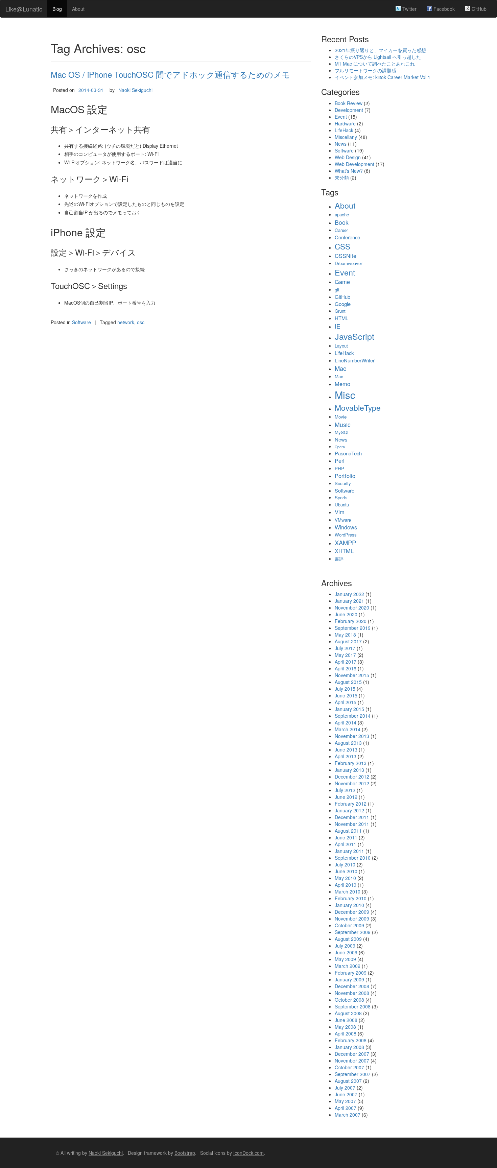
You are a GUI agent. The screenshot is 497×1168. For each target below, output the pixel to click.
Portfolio (345, 476)
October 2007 (349, 1067)
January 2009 (349, 979)
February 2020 (350, 621)
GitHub (478, 8)
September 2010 (353, 857)
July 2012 (345, 790)
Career (341, 230)
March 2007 (347, 1114)
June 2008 (346, 1020)
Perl (340, 460)
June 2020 (346, 614)
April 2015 (345, 702)
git (337, 289)
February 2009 (350, 972)
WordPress (346, 534)
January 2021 (349, 600)
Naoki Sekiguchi (135, 90)
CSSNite (345, 256)
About (78, 8)
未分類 (342, 177)
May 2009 (345, 959)
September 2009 (353, 932)
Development (349, 109)
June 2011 (346, 837)
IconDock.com (248, 1152)
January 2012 (349, 810)
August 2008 (348, 1013)
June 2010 (346, 871)
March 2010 (347, 891)
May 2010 (345, 878)
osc (140, 322)
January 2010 (349, 905)
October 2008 (349, 999)
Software (81, 322)
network (125, 322)
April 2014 (345, 722)
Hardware (345, 123)
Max (339, 376)
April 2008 (345, 1033)
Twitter (409, 8)
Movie (341, 416)
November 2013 (352, 736)
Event (341, 116)
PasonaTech (348, 453)
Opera (340, 446)
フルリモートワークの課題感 (365, 70)
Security (343, 483)
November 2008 (352, 993)
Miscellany (346, 137)
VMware (343, 520)
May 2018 (345, 634)
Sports (341, 497)
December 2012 (352, 776)
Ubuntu (342, 504)
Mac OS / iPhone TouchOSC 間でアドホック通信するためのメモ (170, 74)
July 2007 (345, 1087)
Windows (346, 527)
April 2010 (345, 884)
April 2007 (345, 1107)
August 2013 (348, 742)
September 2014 (353, 715)
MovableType (358, 407)
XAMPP (345, 542)
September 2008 (353, 1006)
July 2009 (345, 945)
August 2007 (348, 1080)
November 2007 (352, 1060)
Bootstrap (184, 1152)
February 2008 (350, 1040)
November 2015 (352, 675)
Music (343, 424)
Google (343, 303)
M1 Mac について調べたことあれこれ (375, 63)
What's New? (349, 170)
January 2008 (349, 1047)
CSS (342, 246)
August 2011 (348, 830)
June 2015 (346, 695)
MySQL (342, 432)
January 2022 (349, 594)
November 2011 (352, 823)
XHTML (344, 551)
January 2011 (349, 851)
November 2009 (352, 918)
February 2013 (350, 763)
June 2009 (346, 952)
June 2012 (346, 796)
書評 (339, 558)
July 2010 (345, 864)
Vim (340, 512)
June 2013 (346, 749)
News (341, 143)
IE (337, 326)
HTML (341, 317)
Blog (57, 8)
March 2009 (347, 965)
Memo (342, 384)
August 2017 (348, 641)
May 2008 (345, 1026)
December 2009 (352, 911)
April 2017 (345, 661)
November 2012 (352, 783)
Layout (341, 345)
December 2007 (352, 1053)
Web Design (348, 157)
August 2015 (348, 681)
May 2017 (345, 654)
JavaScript (354, 336)
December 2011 (352, 817)
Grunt (340, 311)
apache (342, 214)
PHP (339, 468)
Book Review (348, 103)
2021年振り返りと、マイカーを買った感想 (380, 50)
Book (342, 222)
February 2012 (350, 803)
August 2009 (348, 938)
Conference (347, 237)
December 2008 (352, 986)
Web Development (354, 164)
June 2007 (346, 1094)
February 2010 (350, 898)
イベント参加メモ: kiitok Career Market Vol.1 (382, 77)
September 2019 (353, 627)
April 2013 (345, 756)
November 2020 (352, 607)
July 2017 (345, 648)
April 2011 (345, 844)
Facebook (443, 8)
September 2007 (353, 1074)
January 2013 (349, 769)
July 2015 (345, 688)
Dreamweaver (348, 263)
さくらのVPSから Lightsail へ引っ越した (378, 56)
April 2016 (345, 668)
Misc (345, 394)
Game (342, 282)
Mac (340, 368)
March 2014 (347, 729)
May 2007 (345, 1101)
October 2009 (349, 925)
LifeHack (344, 130)
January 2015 (349, 709)
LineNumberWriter (355, 360)
